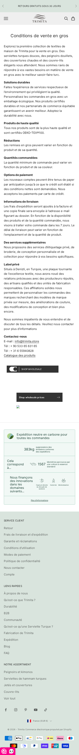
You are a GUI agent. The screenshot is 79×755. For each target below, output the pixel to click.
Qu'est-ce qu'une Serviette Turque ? (28, 626)
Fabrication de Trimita (18, 633)
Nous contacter (14, 568)
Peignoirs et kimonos (18, 672)
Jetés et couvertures (18, 685)
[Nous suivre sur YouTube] (36, 710)
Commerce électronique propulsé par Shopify (48, 729)
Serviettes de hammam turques (25, 678)
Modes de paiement (17, 554)
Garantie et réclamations (20, 541)
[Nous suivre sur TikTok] (46, 710)
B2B (6, 613)
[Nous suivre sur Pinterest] (26, 710)
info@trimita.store (27, 341)
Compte (9, 574)
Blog (7, 646)
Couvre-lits (11, 692)
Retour (8, 528)
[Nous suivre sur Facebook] (6, 710)
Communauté (13, 620)
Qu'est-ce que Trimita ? (19, 600)
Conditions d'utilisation (19, 548)
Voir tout (9, 698)
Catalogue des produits (19, 355)
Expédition (11, 639)
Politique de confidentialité (22, 561)
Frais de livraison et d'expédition (26, 534)
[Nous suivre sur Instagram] (16, 710)
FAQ (6, 653)
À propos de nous (16, 593)
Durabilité (10, 606)
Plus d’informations (39, 500)
